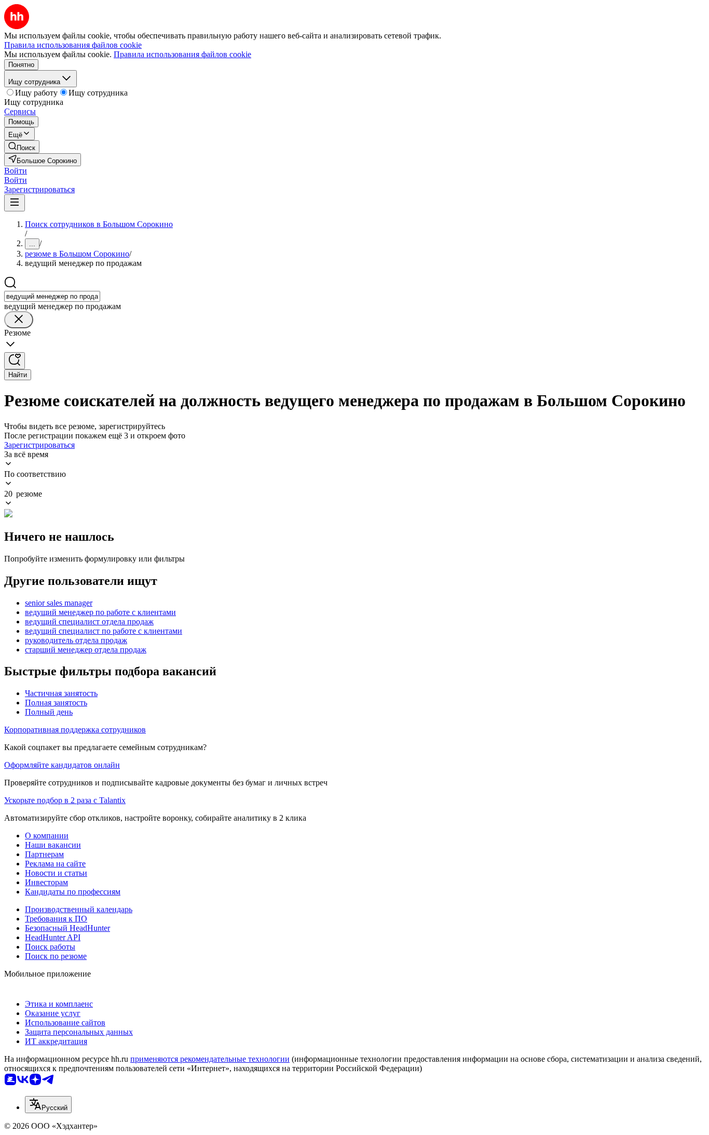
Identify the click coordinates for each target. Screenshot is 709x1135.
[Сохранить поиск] (14, 360)
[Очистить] (18, 319)
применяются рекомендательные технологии (210, 1058)
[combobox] (52, 296)
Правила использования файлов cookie (182, 54)
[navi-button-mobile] (14, 202)
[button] (15, 170)
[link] (21, 146)
